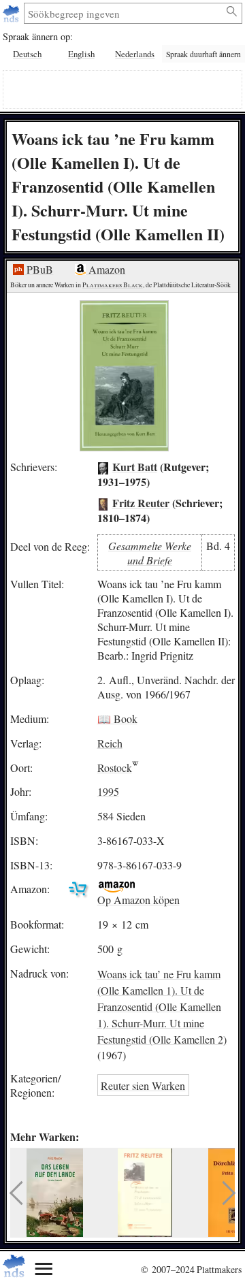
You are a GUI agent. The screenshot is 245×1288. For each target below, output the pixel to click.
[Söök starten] (232, 11)
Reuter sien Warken (143, 1085)
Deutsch (27, 54)
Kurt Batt (134, 466)
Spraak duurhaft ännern (203, 54)
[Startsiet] (12, 13)
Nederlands (134, 54)
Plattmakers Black (112, 284)
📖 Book (117, 718)
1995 (108, 791)
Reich (109, 743)
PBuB (38, 269)
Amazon (105, 269)
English (81, 54)
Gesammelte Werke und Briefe (149, 552)
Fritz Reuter (140, 503)
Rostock (114, 767)
